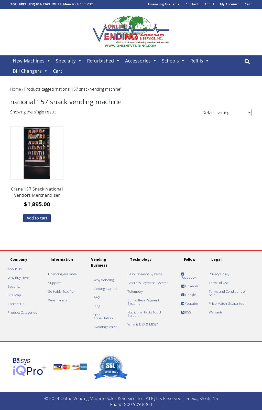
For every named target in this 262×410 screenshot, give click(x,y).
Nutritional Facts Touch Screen (144, 314)
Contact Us (16, 303)
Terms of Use (219, 282)
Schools (170, 61)
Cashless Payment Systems (147, 282)
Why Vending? (104, 280)
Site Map (14, 295)
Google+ (191, 294)
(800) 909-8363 (38, 4)
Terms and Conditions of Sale (227, 293)
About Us (14, 269)
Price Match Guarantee (226, 303)
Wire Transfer (58, 300)
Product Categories (22, 312)
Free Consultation (103, 316)
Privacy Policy (219, 274)
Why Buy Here (18, 277)
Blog (97, 306)
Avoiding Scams (105, 326)
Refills (196, 61)
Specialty (66, 61)
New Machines (29, 61)
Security (14, 286)
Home (15, 89)
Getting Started (105, 288)
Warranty (216, 312)
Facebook (188, 277)
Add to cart (37, 218)
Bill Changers (27, 71)
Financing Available (164, 4)
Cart (248, 4)
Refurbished (100, 61)
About (209, 4)
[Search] (247, 61)
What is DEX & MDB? (142, 324)
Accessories (138, 61)
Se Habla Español (61, 291)
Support (54, 282)
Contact (192, 4)
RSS (187, 312)
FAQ (97, 297)
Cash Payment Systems (144, 274)
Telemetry (135, 291)
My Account (229, 4)
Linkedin (191, 286)
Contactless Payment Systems (143, 302)
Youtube (191, 303)
